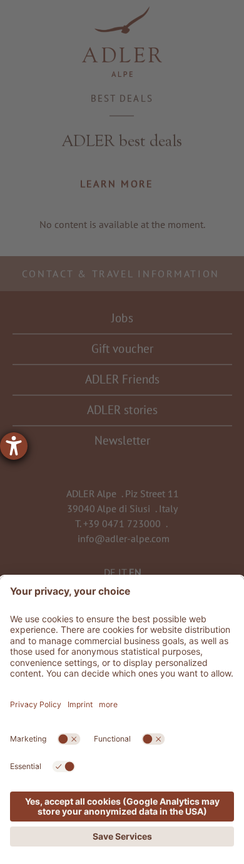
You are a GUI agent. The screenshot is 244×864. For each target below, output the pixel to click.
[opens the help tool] (14, 446)
